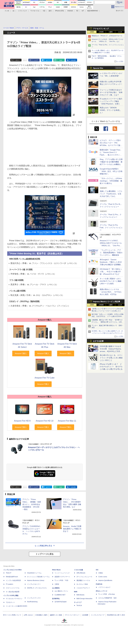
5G (77, 11)
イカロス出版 (78, 570)
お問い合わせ (28, 615)
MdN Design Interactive (84, 598)
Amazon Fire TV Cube (44, 378)
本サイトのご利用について (12, 615)
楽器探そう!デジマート (62, 577)
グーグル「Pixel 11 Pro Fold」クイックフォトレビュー (111, 227)
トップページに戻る (45, 554)
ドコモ (7, 11)
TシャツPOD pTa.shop (106, 594)
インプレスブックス (34, 598)
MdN (75, 592)
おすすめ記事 (98, 341)
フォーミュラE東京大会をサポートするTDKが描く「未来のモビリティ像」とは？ (111, 92)
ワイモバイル (34, 11)
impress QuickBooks (105, 580)
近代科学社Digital (60, 602)
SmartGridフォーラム (34, 573)
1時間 (92, 32)
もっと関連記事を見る (43, 546)
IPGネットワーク (101, 591)
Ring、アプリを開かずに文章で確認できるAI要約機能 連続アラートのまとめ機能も (111, 161)
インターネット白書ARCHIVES (16, 606)
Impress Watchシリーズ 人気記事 (106, 301)
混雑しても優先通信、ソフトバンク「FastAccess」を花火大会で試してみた (111, 193)
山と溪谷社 (56, 588)
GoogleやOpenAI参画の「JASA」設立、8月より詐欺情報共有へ (111, 171)
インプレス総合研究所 (13, 580)
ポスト (18, 60)
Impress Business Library (35, 580)
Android (70, 11)
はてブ (48, 60)
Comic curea (102, 577)
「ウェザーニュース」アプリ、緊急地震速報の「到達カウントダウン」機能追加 (111, 252)
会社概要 (85, 615)
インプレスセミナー (34, 584)
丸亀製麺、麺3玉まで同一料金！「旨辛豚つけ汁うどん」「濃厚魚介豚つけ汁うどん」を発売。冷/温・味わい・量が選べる (107, 322)
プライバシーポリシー (72, 615)
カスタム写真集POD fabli (107, 598)
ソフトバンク (22, 11)
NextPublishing (32, 602)
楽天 (50, 11)
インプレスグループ (97, 615)
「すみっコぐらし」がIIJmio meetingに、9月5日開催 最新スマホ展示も (111, 180)
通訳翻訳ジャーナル (83, 580)
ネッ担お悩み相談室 (12, 592)
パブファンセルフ (104, 587)
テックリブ (78, 602)
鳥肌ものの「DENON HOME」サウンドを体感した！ (110, 110)
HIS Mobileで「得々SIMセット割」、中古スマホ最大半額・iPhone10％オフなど (111, 271)
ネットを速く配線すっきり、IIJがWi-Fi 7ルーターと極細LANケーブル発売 (111, 281)
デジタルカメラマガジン (14, 598)
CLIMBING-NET (60, 595)
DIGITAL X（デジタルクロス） (37, 588)
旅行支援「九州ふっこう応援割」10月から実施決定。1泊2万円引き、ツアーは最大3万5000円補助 (107, 316)
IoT (83, 11)
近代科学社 (56, 598)
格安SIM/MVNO (92, 11)
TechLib (79, 605)
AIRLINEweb (80, 573)
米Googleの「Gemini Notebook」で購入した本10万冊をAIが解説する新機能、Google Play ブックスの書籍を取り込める (111, 265)
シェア (36, 60)
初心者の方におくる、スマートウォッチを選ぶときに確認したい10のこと (111, 357)
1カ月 (120, 32)
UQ (44, 11)
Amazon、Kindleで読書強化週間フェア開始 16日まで (72, 528)
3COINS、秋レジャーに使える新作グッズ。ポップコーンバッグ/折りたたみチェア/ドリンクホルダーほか (108, 333)
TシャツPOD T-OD (61, 580)
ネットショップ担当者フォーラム (38, 577)
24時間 (101, 32)
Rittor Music (56, 570)
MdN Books (80, 595)
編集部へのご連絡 (56, 615)
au (13, 11)
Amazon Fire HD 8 (22, 421)
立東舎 (57, 584)
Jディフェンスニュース (84, 577)
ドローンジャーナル (12, 588)
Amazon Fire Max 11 (67, 421)
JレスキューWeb (82, 584)
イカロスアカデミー (83, 588)
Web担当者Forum (12, 577)
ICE (97, 570)
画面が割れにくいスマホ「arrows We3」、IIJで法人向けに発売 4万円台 (111, 291)
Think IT (8, 573)
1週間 (110, 32)
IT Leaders (9, 584)
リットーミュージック (62, 573)
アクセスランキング (101, 29)
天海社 (100, 573)
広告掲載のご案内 (41, 615)
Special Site (98, 68)
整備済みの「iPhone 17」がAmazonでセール (107, 36)
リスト (25, 60)
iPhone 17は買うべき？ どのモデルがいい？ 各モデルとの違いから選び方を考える (111, 366)
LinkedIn (73, 60)
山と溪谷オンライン (61, 591)
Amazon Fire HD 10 (44, 421)
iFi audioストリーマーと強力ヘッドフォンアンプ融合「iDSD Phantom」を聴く (111, 101)
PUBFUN (99, 584)
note (60, 60)
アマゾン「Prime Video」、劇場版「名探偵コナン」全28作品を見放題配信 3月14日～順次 (31, 504)
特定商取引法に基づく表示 (116, 615)
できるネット (10, 602)
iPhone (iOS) (59, 11)
